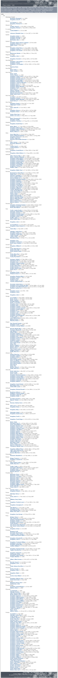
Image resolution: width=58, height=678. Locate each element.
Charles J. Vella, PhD (22, 673)
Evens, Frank (13, 372)
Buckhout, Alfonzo (15, 392)
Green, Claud (13, 373)
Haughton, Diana (14, 111)
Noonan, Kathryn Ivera (16, 402)
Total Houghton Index (30, 9)
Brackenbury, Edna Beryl (17, 173)
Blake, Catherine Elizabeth (17, 157)
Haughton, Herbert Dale (16, 81)
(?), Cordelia (13, 297)
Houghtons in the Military (36, 10)
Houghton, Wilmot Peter (16, 449)
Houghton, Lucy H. (15, 644)
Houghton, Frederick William (17, 542)
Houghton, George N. (16, 183)
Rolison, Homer (14, 667)
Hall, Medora (13, 331)
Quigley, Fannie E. (15, 350)
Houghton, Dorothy (15, 635)
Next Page (44, 12)
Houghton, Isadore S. (16, 49)
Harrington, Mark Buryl (16, 467)
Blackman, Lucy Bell (15, 476)
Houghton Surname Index (12, 7)
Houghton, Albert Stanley (17, 534)
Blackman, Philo (14, 478)
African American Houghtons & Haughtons (44, 9)
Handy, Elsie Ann (14, 354)
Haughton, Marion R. (15, 625)
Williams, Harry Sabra (16, 499)
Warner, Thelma (14, 400)
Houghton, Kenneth (15, 58)
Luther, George (14, 235)
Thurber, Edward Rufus (16, 281)
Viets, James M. (14, 107)
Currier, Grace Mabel (15, 575)
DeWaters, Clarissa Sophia (17, 393)
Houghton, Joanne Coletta (17, 643)
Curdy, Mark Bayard (15, 248)
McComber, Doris (14, 385)
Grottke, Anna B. (14, 26)
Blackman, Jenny (14, 475)
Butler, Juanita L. (14, 300)
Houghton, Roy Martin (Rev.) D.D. (19, 286)
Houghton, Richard (15, 27)
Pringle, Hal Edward (15, 664)
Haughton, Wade (14, 573)
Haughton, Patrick (15, 63)
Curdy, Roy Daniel (15, 256)
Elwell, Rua (13, 174)
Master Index (25, 7)
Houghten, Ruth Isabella (16, 631)
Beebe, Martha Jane (15, 594)
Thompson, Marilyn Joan (16, 446)
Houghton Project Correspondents (26, 12)
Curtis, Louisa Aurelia (16, 210)
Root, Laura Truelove (15, 243)
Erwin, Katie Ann (14, 371)
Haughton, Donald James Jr (17, 79)
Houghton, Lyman (15, 340)
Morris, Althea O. (14, 131)
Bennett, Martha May (15, 328)
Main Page (3, 7)
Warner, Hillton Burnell (16, 198)
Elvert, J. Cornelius (15, 302)
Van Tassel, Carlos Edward (17, 526)
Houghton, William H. (15, 188)
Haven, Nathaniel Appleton (17, 135)
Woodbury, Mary (14, 238)
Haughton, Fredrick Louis (17, 428)
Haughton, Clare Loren (16, 427)
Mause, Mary (13, 69)
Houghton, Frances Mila (16, 376)
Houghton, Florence (15, 137)
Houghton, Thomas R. (16, 166)
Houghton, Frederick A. (16, 242)
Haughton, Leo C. (15, 84)
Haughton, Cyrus (14, 291)
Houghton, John (14, 56)
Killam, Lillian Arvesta (16, 559)
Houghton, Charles (15, 306)
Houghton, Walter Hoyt (16, 170)
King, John (13, 344)
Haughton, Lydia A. (15, 431)
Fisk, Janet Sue (14, 518)
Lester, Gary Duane (15, 192)
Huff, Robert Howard (15, 659)
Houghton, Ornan (15, 216)
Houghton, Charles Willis (16, 634)
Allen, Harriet (13, 142)
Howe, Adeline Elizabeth (16, 658)
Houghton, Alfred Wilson (16, 598)
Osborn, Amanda (14, 90)
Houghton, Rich (14, 279)
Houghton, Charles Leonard (17, 307)
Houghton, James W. (15, 394)
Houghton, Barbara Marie (17, 276)
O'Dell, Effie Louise (15, 386)
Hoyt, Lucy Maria (14, 341)
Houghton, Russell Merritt (17, 315)
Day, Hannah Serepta (16, 323)
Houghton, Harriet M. (15, 206)
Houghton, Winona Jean (16, 578)
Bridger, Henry (14, 517)
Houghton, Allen (14, 570)
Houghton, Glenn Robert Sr (17, 226)
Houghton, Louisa (15, 277)
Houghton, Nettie (14, 396)
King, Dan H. (13, 364)
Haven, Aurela (14, 629)
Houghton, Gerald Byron (16, 150)
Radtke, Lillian (14, 167)
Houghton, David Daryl (16, 123)
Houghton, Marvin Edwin (16, 645)
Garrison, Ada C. (14, 620)
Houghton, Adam (14, 36)
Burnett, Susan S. (15, 562)
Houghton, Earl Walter (16, 602)
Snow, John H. (14, 496)
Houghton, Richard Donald (17, 389)
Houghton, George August (17, 161)
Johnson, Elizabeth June (16, 33)
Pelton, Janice (14, 193)
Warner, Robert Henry (16, 201)
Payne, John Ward (15, 662)
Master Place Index (33, 7)
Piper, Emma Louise (15, 349)
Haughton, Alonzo (15, 110)
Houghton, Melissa (15, 470)
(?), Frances (13, 22)
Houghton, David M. (15, 180)
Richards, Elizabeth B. (16, 455)
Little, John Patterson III (16, 450)
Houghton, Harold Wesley (17, 586)
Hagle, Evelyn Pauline (16, 621)
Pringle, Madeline (14, 556)
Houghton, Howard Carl (16, 604)
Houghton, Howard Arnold (17, 548)
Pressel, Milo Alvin (15, 452)
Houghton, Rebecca (15, 44)
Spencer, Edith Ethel (15, 445)
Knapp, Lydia (13, 316)
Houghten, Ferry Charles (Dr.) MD (19, 285)
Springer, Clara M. (15, 91)
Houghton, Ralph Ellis (16, 234)
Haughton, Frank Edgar (16, 80)
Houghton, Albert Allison (16, 158)
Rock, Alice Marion (15, 207)
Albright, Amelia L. (15, 592)
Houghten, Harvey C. (15, 595)
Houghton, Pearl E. (15, 647)
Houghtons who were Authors (19, 9)
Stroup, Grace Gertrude (16, 93)
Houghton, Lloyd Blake (16, 164)
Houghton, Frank (14, 324)
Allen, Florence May (15, 155)
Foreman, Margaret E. (16, 330)
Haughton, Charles (15, 77)
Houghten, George (15, 212)
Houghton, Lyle (14, 313)
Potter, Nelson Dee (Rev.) (16, 566)
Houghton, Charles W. (16, 459)
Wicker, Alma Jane (15, 670)
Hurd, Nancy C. (14, 89)
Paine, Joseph (14, 71)
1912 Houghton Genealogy (6, 9)
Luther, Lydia (13, 236)
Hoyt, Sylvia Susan (15, 342)
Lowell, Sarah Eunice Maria (17, 535)
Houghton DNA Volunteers (47, 10)
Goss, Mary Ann (14, 134)
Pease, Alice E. (14, 487)
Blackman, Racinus (15, 480)
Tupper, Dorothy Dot (15, 550)
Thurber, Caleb (14, 280)
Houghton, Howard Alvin (16, 163)
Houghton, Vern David (16, 50)
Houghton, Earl (14, 469)
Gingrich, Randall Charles (17, 519)
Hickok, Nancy (14, 630)
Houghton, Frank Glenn (16, 337)
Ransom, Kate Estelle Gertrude (18, 139)
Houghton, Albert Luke (16, 127)
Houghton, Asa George (16, 514)
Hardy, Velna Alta (14, 250)
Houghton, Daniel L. (15, 491)
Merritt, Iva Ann (14, 319)
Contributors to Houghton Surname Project (10, 12)
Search (19, 7)
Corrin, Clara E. (14, 75)
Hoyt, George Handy (15, 359)
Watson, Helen (14, 588)
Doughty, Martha (14, 301)
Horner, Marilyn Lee (15, 178)
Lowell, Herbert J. (14, 147)
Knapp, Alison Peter (15, 265)
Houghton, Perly (14, 509)
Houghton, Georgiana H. (16, 505)
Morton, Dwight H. (15, 345)
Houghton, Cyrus (14, 292)
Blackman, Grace (14, 474)
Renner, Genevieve (15, 666)
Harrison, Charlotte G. (16, 175)
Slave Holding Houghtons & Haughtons (9, 10)
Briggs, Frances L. (15, 458)
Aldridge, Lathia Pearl (16, 231)
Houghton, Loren (14, 311)
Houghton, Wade (14, 654)
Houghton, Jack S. (15, 539)
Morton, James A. (14, 346)
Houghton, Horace (15, 338)
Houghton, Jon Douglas (16, 64)
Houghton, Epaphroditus (17, 309)
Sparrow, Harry (14, 67)
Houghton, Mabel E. (15, 381)
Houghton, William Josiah (17, 484)
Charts (39, 7)
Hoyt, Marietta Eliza (15, 362)
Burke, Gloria (13, 299)
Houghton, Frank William (16, 159)
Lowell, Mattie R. (14, 30)
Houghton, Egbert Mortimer (17, 129)
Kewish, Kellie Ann (15, 441)
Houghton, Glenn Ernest (16, 434)
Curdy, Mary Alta (14, 254)
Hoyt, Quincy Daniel (15, 363)
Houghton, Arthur (15, 633)
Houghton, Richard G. (16, 650)
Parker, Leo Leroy (15, 115)
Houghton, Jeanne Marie (16, 215)
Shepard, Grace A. (15, 273)
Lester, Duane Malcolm (16, 190)
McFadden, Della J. (15, 442)
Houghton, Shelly (15, 119)
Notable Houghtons (49, 7)
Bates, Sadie (13, 73)
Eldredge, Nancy (14, 493)
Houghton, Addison (15, 333)
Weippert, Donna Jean (16, 582)
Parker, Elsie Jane (15, 114)
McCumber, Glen (14, 40)
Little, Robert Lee (14, 451)
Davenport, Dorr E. (15, 423)
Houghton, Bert (14, 305)
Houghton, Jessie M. (15, 380)
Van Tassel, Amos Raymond (17, 524)
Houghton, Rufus (14, 407)
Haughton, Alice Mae (15, 622)
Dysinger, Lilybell (14, 259)
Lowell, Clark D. (14, 146)
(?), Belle (12, 97)
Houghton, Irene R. (15, 19)
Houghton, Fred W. (15, 38)
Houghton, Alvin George (16, 599)
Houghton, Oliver (14, 483)
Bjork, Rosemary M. (15, 118)
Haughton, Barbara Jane (16, 425)
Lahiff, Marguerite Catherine (17, 661)
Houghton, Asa (14, 262)
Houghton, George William (17, 326)
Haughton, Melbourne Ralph (17, 626)
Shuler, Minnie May (15, 668)
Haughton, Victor (14, 87)
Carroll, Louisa (14, 489)
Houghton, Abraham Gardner (18, 179)
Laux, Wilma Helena (15, 318)
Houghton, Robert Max (16, 544)
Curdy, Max (13, 255)
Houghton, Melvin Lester (16, 437)
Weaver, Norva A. (14, 471)
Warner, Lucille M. (15, 199)
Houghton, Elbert (14, 357)
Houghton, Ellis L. (15, 636)
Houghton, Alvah (14, 272)
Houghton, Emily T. (15, 521)
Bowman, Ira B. (14, 531)
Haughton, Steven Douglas (17, 627)
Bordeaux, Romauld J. (16, 18)
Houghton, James (15, 232)
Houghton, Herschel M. (16, 538)
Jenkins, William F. (15, 546)
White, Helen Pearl (15, 94)
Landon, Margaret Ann (16, 189)
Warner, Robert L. (14, 202)
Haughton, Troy (14, 240)
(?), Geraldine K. (14, 224)
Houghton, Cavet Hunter (16, 384)
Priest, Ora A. (13, 269)
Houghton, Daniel (15, 103)
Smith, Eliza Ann (14, 351)
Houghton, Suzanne (15, 653)
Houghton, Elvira (14, 130)
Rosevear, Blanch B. (15, 143)
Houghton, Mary (14, 409)
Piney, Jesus (13, 609)
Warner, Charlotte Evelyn (16, 197)
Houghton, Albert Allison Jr (17, 153)
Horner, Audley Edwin (16, 176)
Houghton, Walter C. (15, 655)
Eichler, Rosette (14, 569)
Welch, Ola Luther (15, 511)
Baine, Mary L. (14, 126)
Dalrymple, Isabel (14, 412)
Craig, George (14, 616)
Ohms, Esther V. (14, 443)
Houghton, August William (17, 601)
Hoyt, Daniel (13, 358)
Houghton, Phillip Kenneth (17, 648)
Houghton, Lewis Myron (16, 185)
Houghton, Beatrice (15, 37)
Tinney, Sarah (14, 194)
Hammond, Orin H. (15, 260)
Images (42, 7)
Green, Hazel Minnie (15, 424)
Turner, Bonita (14, 523)
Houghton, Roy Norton (16, 187)
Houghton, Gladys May (16, 162)
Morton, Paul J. (14, 347)
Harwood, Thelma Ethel (16, 211)
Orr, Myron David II (15, 398)
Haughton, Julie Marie (16, 429)
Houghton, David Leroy (16, 413)
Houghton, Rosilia (15, 314)
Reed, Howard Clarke (16, 251)
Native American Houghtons (24, 10)
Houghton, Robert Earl (16, 606)
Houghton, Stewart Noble (17, 652)
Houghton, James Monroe (17, 378)
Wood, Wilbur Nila (15, 219)
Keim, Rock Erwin (15, 579)
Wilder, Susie (13, 45)
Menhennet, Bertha (15, 53)
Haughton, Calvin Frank (16, 76)
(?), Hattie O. (13, 613)
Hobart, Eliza (13, 332)
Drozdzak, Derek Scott (16, 532)
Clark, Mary (13, 228)
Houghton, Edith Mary (16, 181)
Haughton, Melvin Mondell (17, 86)
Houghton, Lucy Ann (15, 543)
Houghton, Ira (14, 310)
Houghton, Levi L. (15, 563)
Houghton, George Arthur (17, 377)
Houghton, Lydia (14, 264)
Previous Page (38, 12)
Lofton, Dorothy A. (15, 608)
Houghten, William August (17, 597)
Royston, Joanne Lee (16, 288)
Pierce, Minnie (14, 663)
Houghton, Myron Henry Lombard (19, 42)
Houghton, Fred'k (15, 416)
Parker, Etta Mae (14, 485)
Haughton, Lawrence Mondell (18, 82)
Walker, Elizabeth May (16, 195)
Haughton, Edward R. (16, 552)
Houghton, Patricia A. (16, 438)
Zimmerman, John (15, 583)
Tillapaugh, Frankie (15, 104)
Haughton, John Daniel (16, 61)
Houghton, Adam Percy (16, 48)
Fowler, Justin (14, 466)
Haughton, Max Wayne (16, 433)
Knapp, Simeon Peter (16, 268)
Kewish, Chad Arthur (15, 439)
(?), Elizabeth (13, 590)
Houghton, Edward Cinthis (17, 263)
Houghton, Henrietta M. (16, 184)
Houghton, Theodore (15, 121)
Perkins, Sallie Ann (15, 138)
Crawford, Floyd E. (15, 617)
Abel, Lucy (13, 405)
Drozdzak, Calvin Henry (16, 284)
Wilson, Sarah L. (14, 611)
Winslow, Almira (14, 320)
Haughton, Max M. (15, 85)
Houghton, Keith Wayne (16, 436)
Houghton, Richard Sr (16, 23)
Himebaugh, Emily (15, 554)
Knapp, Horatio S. (15, 267)
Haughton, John (14, 624)
